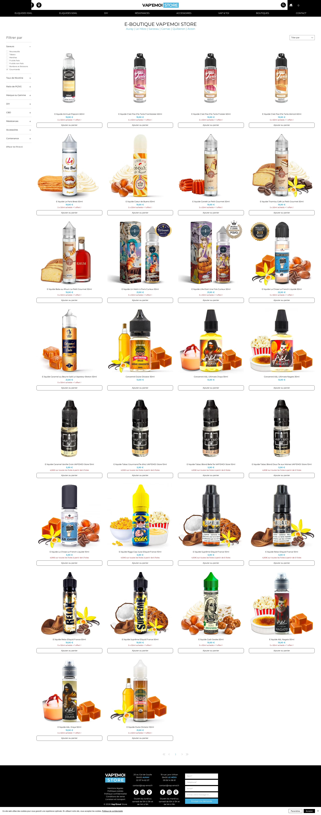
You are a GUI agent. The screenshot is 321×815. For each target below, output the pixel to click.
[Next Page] (182, 754)
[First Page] (164, 754)
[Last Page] (187, 754)
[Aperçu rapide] (69, 78)
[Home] (290, 5)
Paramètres (295, 811)
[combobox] (302, 37)
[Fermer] (317, 811)
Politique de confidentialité (112, 811)
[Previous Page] (169, 754)
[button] (298, 4)
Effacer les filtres (14, 147)
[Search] (283, 5)
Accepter (309, 811)
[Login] (305, 5)
